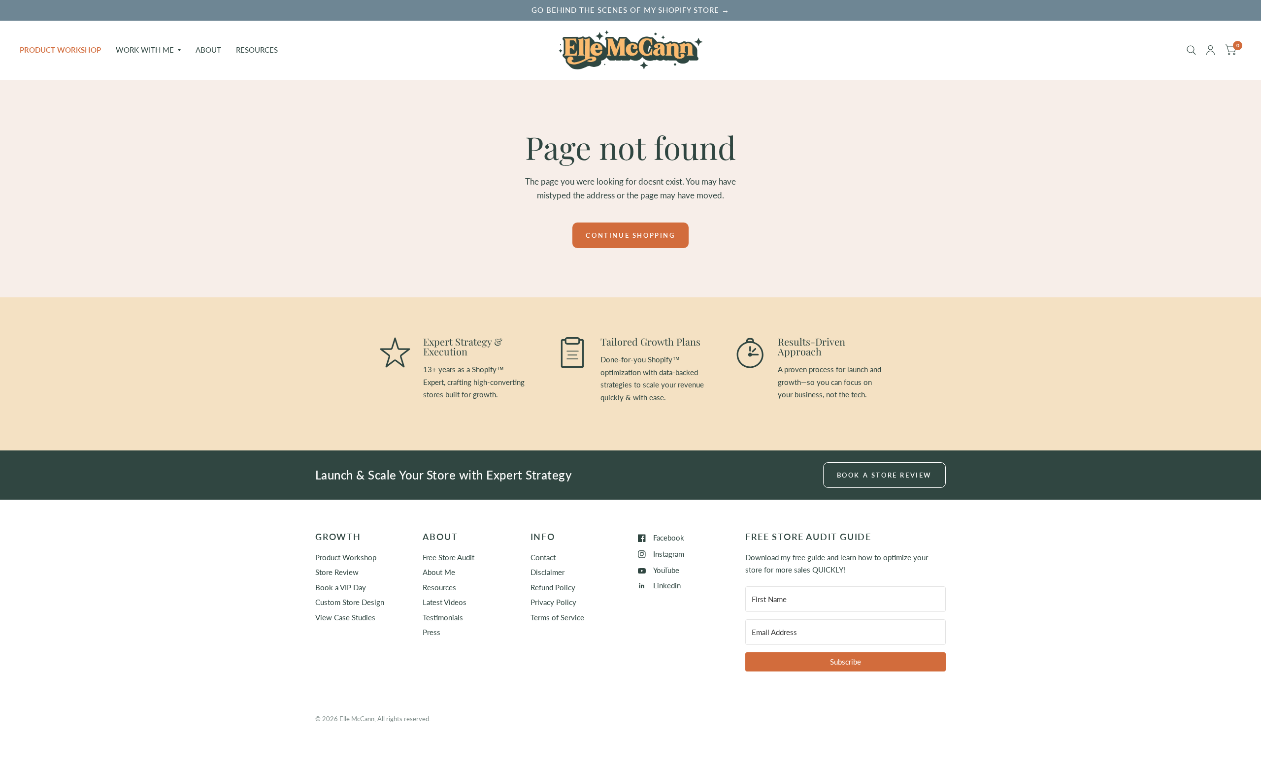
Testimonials (443, 617)
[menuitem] (64, 50)
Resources (257, 49)
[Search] (1191, 50)
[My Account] (1210, 50)
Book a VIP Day (340, 587)
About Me (439, 572)
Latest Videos (444, 602)
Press (431, 632)
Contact (543, 557)
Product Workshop (60, 49)
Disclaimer (547, 572)
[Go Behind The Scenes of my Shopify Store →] (630, 10)
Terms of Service (557, 617)
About (208, 49)
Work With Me (145, 49)
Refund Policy (553, 587)
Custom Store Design (349, 602)
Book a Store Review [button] (884, 475)
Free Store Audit (448, 557)
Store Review (337, 572)
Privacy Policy (553, 602)
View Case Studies (345, 617)
